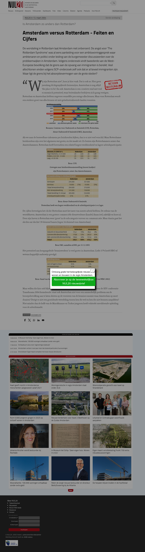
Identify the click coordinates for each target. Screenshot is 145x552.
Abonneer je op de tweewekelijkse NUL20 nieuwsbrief (74, 281)
